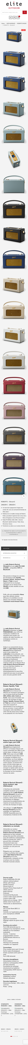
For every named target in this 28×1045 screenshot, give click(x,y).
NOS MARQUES (11, 23)
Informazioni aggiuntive (9, 553)
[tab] (14, 548)
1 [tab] (11, 1036)
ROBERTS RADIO (21, 23)
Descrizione (6, 548)
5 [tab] (17, 1036)
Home (3, 23)
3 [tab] (14, 1036)
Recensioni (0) (6, 557)
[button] (24, 496)
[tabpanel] (7, 1018)
